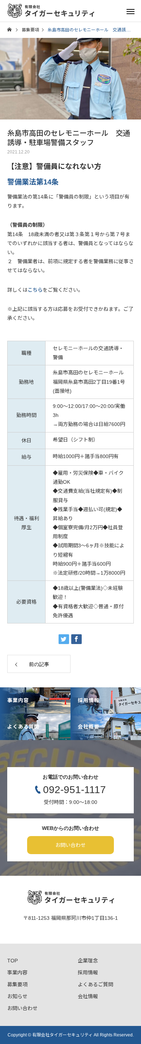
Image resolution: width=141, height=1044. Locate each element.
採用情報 (88, 972)
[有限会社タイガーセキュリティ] (50, 11)
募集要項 (17, 984)
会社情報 (88, 996)
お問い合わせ (70, 845)
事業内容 (17, 972)
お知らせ (17, 996)
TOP (12, 960)
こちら (35, 290)
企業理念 (88, 960)
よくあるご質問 (95, 984)
